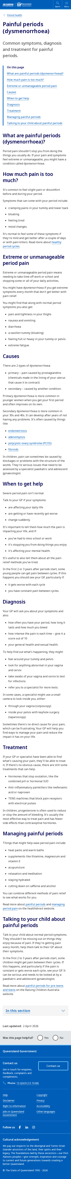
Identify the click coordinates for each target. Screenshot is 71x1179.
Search (57, 6)
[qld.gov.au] (17, 4)
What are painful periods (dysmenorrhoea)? (35, 73)
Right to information (14, 1106)
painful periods (35, 904)
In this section (18, 1010)
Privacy (40, 1100)
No (61, 1038)
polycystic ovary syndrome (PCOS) (30, 443)
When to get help (18, 98)
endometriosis (17, 431)
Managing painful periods (24, 117)
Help (5, 1095)
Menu (66, 6)
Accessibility (43, 1106)
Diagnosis (13, 104)
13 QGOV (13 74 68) (28, 1083)
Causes (11, 92)
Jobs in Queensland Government (13, 1113)
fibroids (13, 449)
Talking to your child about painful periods (34, 123)
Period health (14, 15)
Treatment (14, 111)
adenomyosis (16, 437)
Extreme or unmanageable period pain (32, 86)
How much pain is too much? (25, 80)
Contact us (53, 1066)
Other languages (46, 1111)
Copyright (42, 1095)
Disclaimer (8, 1100)
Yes (46, 1038)
